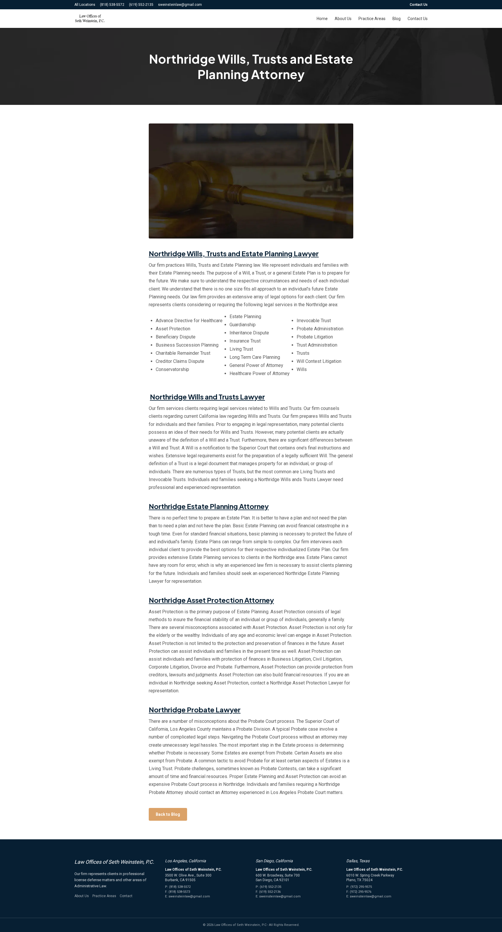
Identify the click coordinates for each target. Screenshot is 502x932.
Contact (126, 896)
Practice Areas (372, 18)
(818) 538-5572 (112, 5)
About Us (343, 18)
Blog (396, 18)
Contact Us (419, 5)
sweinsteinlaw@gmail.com (180, 5)
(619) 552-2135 (141, 5)
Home (322, 18)
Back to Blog (168, 814)
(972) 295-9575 (361, 887)
